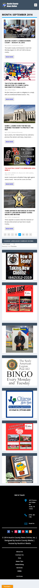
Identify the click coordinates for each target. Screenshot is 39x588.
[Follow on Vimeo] (19, 531)
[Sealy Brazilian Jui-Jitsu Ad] (19, 352)
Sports (12, 175)
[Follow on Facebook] (8, 531)
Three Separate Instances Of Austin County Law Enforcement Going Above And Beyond (20, 213)
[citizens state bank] (19, 417)
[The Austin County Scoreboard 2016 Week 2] (19, 156)
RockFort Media (24, 543)
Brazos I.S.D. (22, 173)
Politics (13, 90)
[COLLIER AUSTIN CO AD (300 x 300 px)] (19, 312)
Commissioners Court (17, 45)
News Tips (19, 561)
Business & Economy (17, 132)
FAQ (19, 558)
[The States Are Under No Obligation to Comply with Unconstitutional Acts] (19, 71)
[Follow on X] (12, 531)
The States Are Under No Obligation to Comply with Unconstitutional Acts (16, 85)
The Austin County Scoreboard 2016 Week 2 (20, 169)
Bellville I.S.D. (15, 173)
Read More (9, 57)
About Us (19, 552)
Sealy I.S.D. (7, 175)
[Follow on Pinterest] (23, 531)
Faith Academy (29, 173)
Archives (19, 576)
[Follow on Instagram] (15, 531)
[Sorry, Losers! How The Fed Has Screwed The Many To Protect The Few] (19, 114)
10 (23, 234)
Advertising (19, 564)
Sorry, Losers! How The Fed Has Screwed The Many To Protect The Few (19, 128)
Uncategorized (15, 217)
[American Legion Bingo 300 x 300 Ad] (19, 384)
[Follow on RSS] (30, 531)
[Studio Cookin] (19, 482)
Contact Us (19, 555)
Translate (14, 246)
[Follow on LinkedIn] (26, 531)
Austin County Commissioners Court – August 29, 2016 (18, 42)
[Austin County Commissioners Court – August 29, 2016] (19, 29)
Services (19, 568)
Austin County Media (24, 540)
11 (27, 234)
